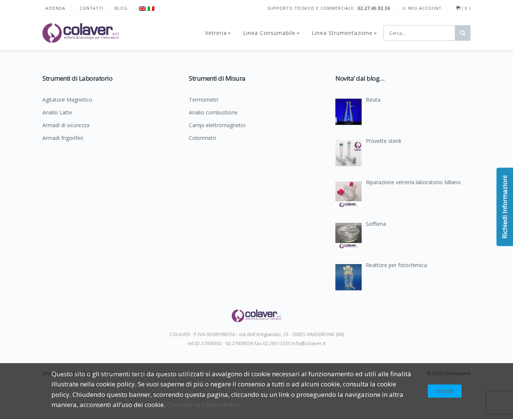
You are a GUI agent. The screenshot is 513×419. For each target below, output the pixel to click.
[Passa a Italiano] (151, 8)
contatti (91, 8)
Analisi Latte (57, 113)
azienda (55, 8)
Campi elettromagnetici (217, 126)
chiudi (444, 390)
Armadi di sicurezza (65, 126)
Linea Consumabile (269, 32)
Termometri (203, 100)
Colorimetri (202, 138)
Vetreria (216, 32)
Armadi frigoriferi (62, 138)
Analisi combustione (213, 113)
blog (121, 8)
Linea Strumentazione (342, 32)
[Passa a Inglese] (142, 8)
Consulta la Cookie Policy (204, 404)
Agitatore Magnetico (67, 100)
